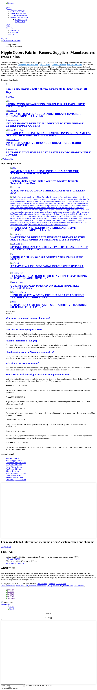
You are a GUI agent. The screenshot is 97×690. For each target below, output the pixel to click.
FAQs (8, 26)
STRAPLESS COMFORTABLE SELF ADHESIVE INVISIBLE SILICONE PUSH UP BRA (49, 306)
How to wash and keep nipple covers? (24, 329)
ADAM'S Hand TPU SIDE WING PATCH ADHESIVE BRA (47, 266)
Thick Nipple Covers (13, 475)
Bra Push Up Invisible (37, 586)
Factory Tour (15, 30)
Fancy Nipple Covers (14, 465)
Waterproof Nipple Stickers (28, 65)
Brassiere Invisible (8, 586)
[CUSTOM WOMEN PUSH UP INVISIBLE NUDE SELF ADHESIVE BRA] (17, 282)
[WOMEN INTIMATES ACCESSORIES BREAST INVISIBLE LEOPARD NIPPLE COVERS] (11, 111)
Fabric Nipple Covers (14, 467)
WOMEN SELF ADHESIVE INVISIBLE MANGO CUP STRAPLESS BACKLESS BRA (44, 172)
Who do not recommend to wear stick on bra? (28, 318)
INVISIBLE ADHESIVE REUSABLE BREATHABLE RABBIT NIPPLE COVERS (44, 143)
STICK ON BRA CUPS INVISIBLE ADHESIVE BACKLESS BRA (47, 191)
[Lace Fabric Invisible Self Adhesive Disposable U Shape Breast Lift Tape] (7, 84)
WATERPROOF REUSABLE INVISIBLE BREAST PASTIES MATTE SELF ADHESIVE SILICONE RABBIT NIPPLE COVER (48, 239)
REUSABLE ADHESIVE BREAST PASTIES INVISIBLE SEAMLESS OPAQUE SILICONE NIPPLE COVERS (48, 134)
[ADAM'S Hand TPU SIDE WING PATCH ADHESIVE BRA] (14, 263)
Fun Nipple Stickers (13, 469)
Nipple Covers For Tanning (16, 473)
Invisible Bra (68, 586)
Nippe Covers (45, 65)
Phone (11, 607)
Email (11, 609)
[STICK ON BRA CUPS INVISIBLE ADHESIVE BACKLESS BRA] (15, 187)
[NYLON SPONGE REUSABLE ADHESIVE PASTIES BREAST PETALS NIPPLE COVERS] (12, 120)
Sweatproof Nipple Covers (16, 463)
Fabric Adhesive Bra (18, 13)
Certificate (14, 32)
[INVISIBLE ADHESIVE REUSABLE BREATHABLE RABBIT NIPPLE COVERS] (12, 140)
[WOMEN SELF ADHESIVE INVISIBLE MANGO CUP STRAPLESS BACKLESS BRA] (13, 168)
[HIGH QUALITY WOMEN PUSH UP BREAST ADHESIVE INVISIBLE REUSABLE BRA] (18, 292)
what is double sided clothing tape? (23, 340)
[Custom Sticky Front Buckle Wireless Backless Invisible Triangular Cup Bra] (19, 178)
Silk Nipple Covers (74, 65)
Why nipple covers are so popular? (23, 363)
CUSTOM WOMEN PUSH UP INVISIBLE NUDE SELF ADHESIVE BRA (44, 286)
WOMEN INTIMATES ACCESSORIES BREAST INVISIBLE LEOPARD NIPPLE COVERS (43, 114)
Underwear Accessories (19, 17)
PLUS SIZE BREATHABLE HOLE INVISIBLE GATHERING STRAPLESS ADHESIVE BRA (48, 277)
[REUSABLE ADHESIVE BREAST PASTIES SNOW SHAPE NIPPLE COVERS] (11, 149)
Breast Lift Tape (21, 20)
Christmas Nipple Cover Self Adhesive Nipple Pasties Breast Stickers (46, 257)
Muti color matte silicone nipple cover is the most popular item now (38, 374)
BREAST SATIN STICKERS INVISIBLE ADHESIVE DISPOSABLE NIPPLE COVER (43, 228)
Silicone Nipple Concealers (16, 480)
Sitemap (52, 584)
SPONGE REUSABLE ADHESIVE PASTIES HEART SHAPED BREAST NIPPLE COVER (49, 248)
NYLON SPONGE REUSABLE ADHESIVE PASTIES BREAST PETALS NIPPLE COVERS (45, 124)
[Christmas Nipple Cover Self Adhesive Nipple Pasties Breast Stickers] (11, 254)
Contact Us (10, 34)
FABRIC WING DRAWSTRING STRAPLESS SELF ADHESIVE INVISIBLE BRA (45, 105)
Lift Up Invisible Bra (54, 586)
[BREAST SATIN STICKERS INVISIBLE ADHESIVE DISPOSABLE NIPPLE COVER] (50, 225)
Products (9, 9)
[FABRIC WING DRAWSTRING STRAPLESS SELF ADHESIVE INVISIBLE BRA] (8, 101)
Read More (10, 97)
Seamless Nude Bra (13, 458)
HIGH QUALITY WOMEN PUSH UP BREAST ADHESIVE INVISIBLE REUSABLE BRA (47, 296)
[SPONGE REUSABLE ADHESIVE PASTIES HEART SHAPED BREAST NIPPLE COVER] (17, 244)
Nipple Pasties (79, 586)
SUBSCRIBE (6, 547)
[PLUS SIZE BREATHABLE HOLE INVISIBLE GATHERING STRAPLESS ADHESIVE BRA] (16, 273)
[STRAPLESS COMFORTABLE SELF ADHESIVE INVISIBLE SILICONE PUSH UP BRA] (13, 302)
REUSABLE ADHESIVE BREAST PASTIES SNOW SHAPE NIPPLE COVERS (48, 153)
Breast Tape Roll (22, 586)
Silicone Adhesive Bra (18, 15)
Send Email (5, 604)
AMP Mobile (61, 584)
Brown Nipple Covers (14, 461)
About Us (9, 28)
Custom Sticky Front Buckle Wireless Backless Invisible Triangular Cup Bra (44, 182)
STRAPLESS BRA (17, 11)
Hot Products (42, 584)
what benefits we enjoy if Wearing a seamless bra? (30, 352)
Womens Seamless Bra (14, 477)
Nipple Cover (20, 22)
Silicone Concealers (59, 65)
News (8, 24)
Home (8, 7)
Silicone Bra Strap (12, 471)
